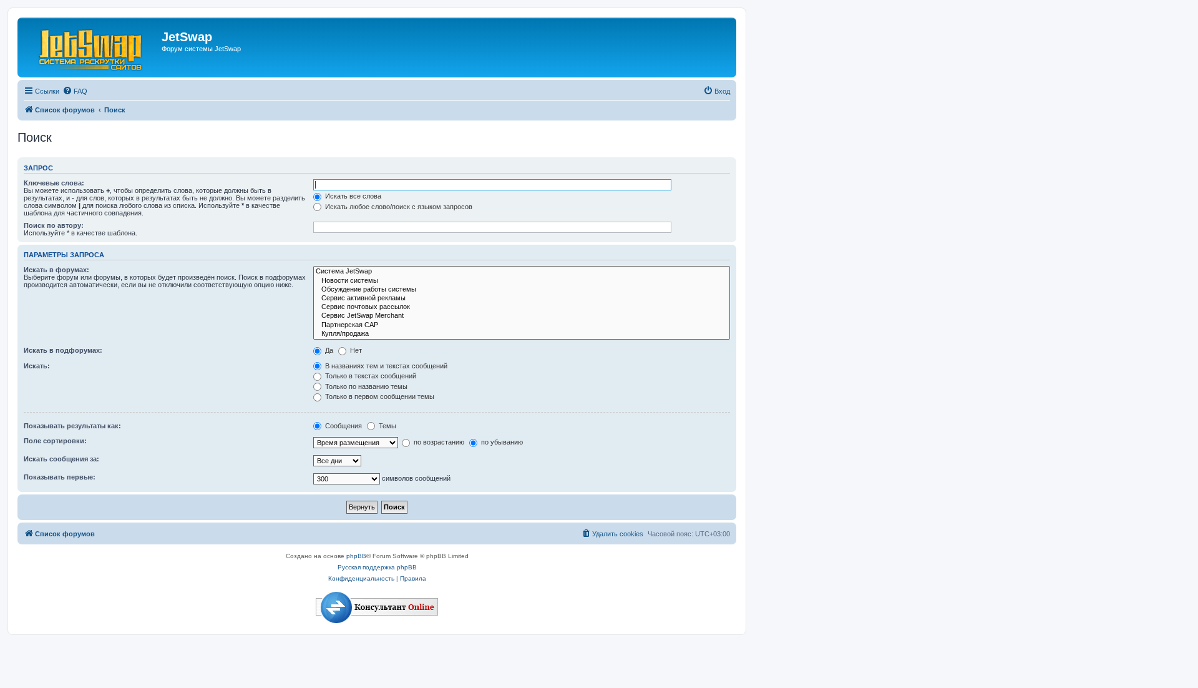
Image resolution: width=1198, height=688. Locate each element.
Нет (355, 350)
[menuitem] (74, 91)
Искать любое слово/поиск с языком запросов (397, 206)
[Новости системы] (521, 281)
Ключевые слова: (54, 183)
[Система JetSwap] (521, 271)
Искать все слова (352, 196)
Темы (386, 426)
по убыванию (501, 442)
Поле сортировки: (55, 441)
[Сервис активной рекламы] (521, 298)
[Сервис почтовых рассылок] (521, 307)
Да (328, 350)
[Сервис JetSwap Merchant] (521, 316)
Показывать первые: (59, 477)
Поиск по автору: (54, 225)
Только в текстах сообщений (369, 376)
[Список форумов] (91, 47)
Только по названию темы (365, 386)
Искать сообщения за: (61, 459)
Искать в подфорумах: (63, 350)
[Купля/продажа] (521, 334)
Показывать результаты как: (72, 426)
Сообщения (342, 426)
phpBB (356, 556)
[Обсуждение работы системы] (521, 289)
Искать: (37, 366)
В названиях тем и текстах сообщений (385, 366)
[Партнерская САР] (521, 325)
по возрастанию (438, 442)
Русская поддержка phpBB (377, 567)
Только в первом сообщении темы (378, 396)
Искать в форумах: (56, 269)
